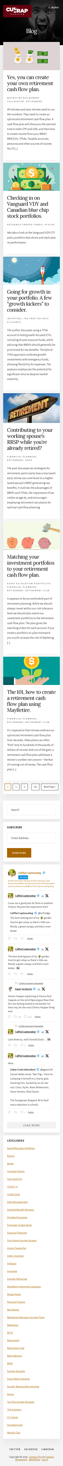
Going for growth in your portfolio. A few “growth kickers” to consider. (29, 301)
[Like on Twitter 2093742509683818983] (23, 938)
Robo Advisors (14, 1356)
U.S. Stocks (12, 1417)
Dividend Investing (17, 1217)
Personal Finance (16, 1302)
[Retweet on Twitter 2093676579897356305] (16, 1045)
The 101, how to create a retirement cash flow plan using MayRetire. (31, 701)
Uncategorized (15, 1425)
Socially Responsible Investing (23, 1386)
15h (38, 989)
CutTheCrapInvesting (25, 896)
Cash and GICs (14, 1179)
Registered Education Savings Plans (26, 1317)
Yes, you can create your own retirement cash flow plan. (30, 83)
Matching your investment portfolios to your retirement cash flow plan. (30, 566)
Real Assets (13, 1309)
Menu (55, 8)
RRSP (28, 460)
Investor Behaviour (17, 1279)
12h (42, 1056)
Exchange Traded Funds (25, 225)
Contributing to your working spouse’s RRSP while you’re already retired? (30, 439)
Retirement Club (37, 591)
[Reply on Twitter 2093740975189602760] (10, 974)
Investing (14, 318)
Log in (45, 1459)
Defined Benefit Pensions (20, 1209)
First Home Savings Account (21, 1240)
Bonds (10, 1163)
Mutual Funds (14, 1294)
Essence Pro (35, 1457)
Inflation (11, 1263)
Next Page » (50, 788)
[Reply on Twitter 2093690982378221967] (10, 1016)
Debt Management (17, 1202)
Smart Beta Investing (18, 1379)
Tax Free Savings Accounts (20, 1402)
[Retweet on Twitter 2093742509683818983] (16, 938)
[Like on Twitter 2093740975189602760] (23, 974)
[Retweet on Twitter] (16, 983)
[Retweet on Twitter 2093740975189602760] (16, 974)
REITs (10, 1332)
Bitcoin (10, 1156)
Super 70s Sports (23, 989)
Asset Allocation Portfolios (29, 584)
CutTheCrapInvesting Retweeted (31, 983)
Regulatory (12, 1325)
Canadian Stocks (16, 1171)
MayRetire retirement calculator (24, 1286)
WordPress (34, 1459)
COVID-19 (12, 1186)
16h (42, 1032)
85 (36, 788)
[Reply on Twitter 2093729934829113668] (10, 1112)
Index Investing (15, 1256)
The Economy (14, 1409)
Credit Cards (13, 1194)
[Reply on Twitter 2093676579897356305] (10, 1045)
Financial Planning (22, 457)
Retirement (34, 101)
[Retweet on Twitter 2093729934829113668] (16, 1112)
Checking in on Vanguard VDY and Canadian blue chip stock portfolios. (28, 207)
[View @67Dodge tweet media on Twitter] (18, 968)
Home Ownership (16, 1248)
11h (42, 896)
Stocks (50, 225)
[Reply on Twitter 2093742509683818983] (10, 938)
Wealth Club (13, 1432)
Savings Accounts (16, 1371)
